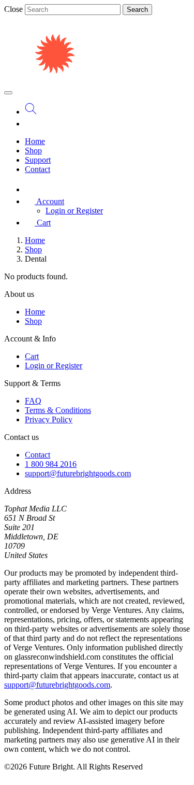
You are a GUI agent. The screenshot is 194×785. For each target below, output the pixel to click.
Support (38, 159)
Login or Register (74, 210)
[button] (44, 201)
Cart (32, 356)
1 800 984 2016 (51, 464)
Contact (37, 169)
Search (137, 9)
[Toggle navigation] (8, 92)
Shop (33, 150)
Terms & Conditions (58, 410)
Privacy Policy (48, 419)
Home (35, 141)
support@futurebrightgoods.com (78, 473)
